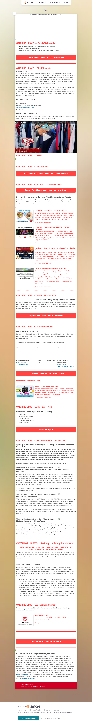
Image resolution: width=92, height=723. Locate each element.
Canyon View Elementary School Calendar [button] (46, 57)
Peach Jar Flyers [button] (46, 429)
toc (14, 14)
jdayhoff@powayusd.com (27, 679)
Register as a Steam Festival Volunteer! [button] (46, 316)
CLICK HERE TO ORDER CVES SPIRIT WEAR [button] (46, 373)
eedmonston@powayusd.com (25, 108)
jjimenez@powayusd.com (23, 674)
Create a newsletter (29, 718)
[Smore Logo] (29, 2)
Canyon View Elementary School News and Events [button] (46, 190)
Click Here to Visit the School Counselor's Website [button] (46, 174)
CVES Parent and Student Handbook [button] (46, 641)
